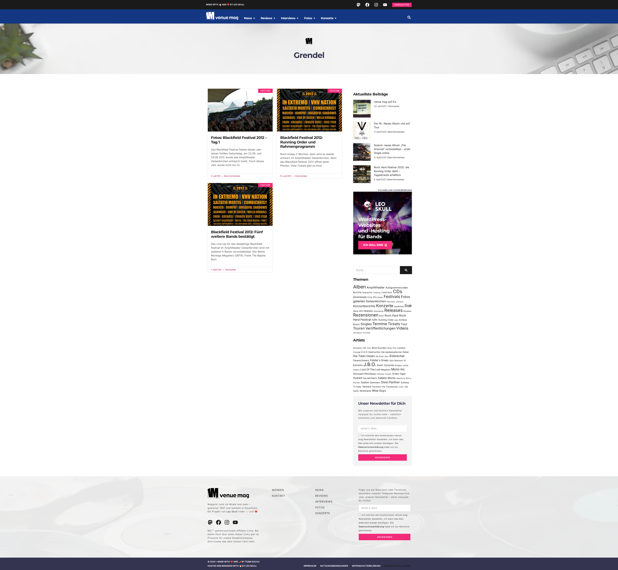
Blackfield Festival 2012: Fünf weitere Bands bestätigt (237, 234)
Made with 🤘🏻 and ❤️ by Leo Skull (225, 4)
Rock (381, 316)
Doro (386, 356)
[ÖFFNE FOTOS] (314, 18)
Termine (379, 323)
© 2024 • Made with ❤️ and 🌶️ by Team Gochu (234, 561)
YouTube (366, 333)
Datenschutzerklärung (371, 447)
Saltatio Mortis (387, 378)
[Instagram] (376, 5)
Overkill (357, 378)
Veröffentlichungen (380, 328)
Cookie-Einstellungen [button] (397, 566)
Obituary (380, 374)
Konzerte (384, 305)
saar (396, 320)
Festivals (392, 296)
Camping (376, 293)
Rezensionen (365, 314)
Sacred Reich (370, 378)
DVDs (369, 297)
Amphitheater (376, 287)
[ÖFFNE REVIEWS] (274, 18)
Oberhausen (379, 311)
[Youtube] (385, 5)
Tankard (366, 386)
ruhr (375, 319)
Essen (380, 297)
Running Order (386, 320)
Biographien (367, 293)
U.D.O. (401, 387)
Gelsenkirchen (376, 301)
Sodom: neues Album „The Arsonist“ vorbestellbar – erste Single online (392, 149)
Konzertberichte (364, 306)
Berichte (357, 292)
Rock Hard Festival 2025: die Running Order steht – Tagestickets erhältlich (391, 171)
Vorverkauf (357, 333)
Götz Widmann (396, 360)
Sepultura (400, 378)
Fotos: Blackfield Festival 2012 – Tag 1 (239, 139)
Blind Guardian (379, 348)
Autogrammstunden (396, 287)
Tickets (394, 324)
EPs (375, 297)
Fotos (405, 297)
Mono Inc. (398, 369)
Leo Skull (231, 511)
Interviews (391, 302)
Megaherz (385, 369)
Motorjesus (370, 373)
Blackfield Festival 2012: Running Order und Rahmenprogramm (301, 142)
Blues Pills (392, 348)
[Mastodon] (358, 5)
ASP (364, 348)
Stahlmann (375, 382)
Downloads (360, 297)
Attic (369, 348)
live (408, 305)
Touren (359, 328)
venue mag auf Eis (385, 101)
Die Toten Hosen (364, 356)
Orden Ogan (399, 373)
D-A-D (364, 352)
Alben (359, 287)
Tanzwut (376, 386)
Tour (404, 324)
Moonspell (358, 373)
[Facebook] (367, 5)
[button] (409, 17)
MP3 (361, 311)
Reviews (407, 311)
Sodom (365, 382)
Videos (402, 328)
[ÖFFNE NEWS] (254, 18)
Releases (393, 310)
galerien (359, 301)
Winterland (365, 390)
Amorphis (357, 348)
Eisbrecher (397, 356)
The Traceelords (389, 387)
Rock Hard (391, 315)
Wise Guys (379, 390)
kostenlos (399, 306)
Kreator (398, 365)
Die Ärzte (380, 356)
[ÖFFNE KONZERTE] (335, 18)
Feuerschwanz (361, 360)
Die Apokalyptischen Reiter (395, 352)
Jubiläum (399, 302)
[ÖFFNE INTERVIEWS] (297, 18)
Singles (366, 324)
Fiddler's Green (379, 360)
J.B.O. (369, 364)
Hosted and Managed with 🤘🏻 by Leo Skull (232, 566)
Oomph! (388, 374)
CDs (397, 291)
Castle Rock (386, 292)
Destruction (374, 352)
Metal (355, 311)
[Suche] (406, 270)
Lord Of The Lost (370, 369)
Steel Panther (390, 382)
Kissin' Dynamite (385, 365)
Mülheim (368, 311)
